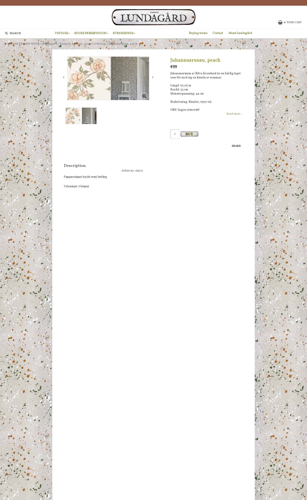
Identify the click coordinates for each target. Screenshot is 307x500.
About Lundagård (240, 33)
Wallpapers (49, 44)
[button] (144, 96)
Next (153, 77)
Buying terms (198, 33)
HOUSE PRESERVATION (90, 33)
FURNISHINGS (123, 33)
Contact (218, 33)
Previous (63, 77)
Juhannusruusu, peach (123, 44)
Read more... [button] (234, 114)
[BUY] (189, 134)
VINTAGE (61, 33)
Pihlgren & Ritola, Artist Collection (83, 44)
